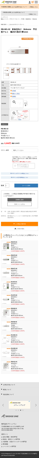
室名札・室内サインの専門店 (11, 439)
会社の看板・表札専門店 (10, 437)
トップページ (4, 17)
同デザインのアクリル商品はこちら (19, 173)
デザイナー (4, 124)
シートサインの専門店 (9, 446)
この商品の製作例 (20, 224)
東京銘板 (5, 444)
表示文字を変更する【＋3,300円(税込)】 (23, 166)
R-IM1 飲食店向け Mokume (29, 19)
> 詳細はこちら (32, 14)
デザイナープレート (14, 19)
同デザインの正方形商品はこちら (19, 177)
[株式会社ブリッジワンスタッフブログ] (19, 404)
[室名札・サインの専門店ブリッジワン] (12, 3)
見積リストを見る (19, 204)
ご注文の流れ (20, 228)
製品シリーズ (4, 19)
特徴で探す (4, 24)
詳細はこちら (34, 7)
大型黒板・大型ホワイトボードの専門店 (15, 441)
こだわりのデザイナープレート (16, 24)
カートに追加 (26, 185)
